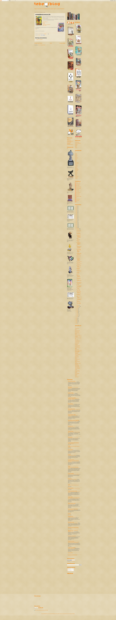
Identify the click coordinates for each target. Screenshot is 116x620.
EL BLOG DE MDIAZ (71, 473)
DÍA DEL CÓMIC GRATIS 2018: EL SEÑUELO (73, 474)
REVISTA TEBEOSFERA (69, 139)
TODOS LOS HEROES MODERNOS (78, 276)
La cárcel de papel (77, 345)
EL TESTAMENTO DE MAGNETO (78, 286)
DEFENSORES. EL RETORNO (46, 24)
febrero (78, 315)
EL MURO (77, 284)
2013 (76, 222)
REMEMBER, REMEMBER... (78, 294)
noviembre (78, 229)
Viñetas (76, 375)
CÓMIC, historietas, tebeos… (72, 503)
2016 (76, 218)
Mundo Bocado (77, 349)
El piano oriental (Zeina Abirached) (72, 479)
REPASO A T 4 (78, 257)
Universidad (76, 170)
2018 (76, 216)
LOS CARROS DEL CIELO (78, 290)
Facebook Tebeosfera (78, 143)
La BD (69, 484)
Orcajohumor (76, 355)
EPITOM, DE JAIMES (78, 288)
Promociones (76, 169)
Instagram (76, 144)
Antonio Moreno (78, 184)
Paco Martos (77, 200)
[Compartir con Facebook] (43, 35)
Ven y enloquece (70, 403)
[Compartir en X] (42, 35)
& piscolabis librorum (71, 459)
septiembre (78, 306)
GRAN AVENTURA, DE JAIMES (78, 297)
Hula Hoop (69, 514)
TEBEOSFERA (77, 366)
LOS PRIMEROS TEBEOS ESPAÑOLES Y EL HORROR (78, 236)
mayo (77, 311)
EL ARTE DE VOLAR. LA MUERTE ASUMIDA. (78, 259)
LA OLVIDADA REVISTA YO (78, 233)
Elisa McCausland (78, 188)
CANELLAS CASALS (78, 241)
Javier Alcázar (78, 193)
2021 (76, 212)
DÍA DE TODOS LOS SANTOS (78, 303)
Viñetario (76, 374)
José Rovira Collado (78, 196)
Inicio (51, 43)
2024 (76, 208)
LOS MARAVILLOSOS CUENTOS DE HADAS (78, 247)
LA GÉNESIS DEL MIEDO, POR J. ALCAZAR (78, 254)
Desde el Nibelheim (77, 330)
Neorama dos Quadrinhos (76, 353)
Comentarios (70, 570)
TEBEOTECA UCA (70, 516)
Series (76, 160)
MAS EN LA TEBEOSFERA (78, 270)
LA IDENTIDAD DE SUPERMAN (78, 299)
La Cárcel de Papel (70, 392)
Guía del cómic (77, 343)
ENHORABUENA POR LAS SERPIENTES (78, 292)
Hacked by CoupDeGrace (71, 393)
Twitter (76, 146)
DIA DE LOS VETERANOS (78, 278)
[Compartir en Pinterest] (44, 35)
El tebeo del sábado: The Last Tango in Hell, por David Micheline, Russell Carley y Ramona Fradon (74, 498)
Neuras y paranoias (77, 354)
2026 (76, 206)
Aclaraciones (76, 176)
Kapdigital (69, 454)
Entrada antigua (62, 43)
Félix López (77, 189)
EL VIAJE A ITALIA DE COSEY (79, 262)
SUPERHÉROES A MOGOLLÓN (78, 283)
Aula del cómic (77, 328)
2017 (76, 217)
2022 (76, 211)
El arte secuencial (70, 449)
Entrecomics (76, 339)
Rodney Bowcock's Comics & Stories (73, 527)
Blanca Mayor (78, 185)
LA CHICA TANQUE (78, 272)
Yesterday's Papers (70, 431)
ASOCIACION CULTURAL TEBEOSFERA (73, 420)
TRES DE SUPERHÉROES (78, 281)
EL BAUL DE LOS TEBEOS (72, 547)
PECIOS (69, 466)
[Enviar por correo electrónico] (41, 35)
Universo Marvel (77, 373)
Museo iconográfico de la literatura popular (78, 351)
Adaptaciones (77, 163)
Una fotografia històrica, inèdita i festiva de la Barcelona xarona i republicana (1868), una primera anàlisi (73, 461)
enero (77, 316)
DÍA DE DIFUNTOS (78, 301)
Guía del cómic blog (71, 522)
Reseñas (76, 155)
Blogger (74, 613)
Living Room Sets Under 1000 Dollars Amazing (74, 488)
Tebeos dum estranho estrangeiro (78, 363)
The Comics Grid (77, 367)
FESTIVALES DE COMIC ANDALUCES (78, 266)
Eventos (76, 171)
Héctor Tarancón (78, 192)
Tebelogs (76, 360)
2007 (76, 319)
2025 (76, 207)
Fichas (76, 153)
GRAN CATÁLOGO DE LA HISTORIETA (70, 141)
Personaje (76, 168)
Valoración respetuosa (71, 531)
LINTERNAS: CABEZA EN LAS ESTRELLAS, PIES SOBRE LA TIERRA (73, 399)
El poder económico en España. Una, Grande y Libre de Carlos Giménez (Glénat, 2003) (74, 542)
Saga (75, 161)
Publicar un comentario (40, 39)
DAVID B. (77, 274)
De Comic (69, 513)
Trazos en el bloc (77, 370)
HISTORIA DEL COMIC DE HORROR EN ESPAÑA (78, 243)
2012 (76, 223)
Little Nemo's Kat (77, 346)
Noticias (76, 156)
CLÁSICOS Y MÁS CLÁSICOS (79, 264)
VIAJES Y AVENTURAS (71, 548)
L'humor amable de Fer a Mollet (72, 455)
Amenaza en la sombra (71, 404)
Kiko (76, 197)
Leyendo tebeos (70, 496)
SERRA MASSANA (78, 239)
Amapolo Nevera (70, 450)
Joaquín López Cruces (71, 443)
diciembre (78, 228)
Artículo (76, 154)
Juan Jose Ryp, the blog (71, 408)
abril (77, 312)
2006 (76, 320)
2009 (76, 227)
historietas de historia (71, 541)
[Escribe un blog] (42, 35)
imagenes (76, 178)
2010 (76, 226)
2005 (76, 321)
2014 (76, 221)
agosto (78, 307)
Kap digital (76, 344)
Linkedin (76, 145)
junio (77, 310)
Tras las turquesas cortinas (72, 414)
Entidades (76, 177)
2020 (76, 213)
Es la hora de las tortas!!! (71, 381)
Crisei (75, 329)
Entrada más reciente (38, 43)
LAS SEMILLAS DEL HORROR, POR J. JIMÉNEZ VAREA (78, 250)
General (76, 175)
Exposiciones (77, 162)
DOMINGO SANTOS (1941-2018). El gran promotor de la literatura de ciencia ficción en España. (73, 468)
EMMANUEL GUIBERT (78, 268)
